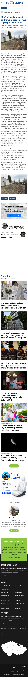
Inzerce (2, 585)
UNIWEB (10, 620)
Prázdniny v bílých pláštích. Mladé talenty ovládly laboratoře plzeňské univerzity (13, 305)
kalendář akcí (9, 572)
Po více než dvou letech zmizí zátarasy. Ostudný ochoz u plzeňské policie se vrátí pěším (17, 227)
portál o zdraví (10, 628)
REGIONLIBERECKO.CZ (6, 606)
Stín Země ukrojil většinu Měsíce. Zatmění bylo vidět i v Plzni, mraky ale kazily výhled (13, 457)
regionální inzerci (20, 573)
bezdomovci (4, 198)
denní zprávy (5, 570)
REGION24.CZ (17, 608)
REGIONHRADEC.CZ (5, 608)
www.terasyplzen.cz (15, 520)
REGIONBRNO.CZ (18, 597)
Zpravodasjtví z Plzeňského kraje (8, 278)
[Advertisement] (14, 257)
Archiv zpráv (16, 585)
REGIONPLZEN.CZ (8, 12)
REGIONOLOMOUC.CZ (19, 603)
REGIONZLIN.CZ (18, 600)
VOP (25, 666)
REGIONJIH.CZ (4, 597)
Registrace (11, 585)
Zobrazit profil (14, 530)
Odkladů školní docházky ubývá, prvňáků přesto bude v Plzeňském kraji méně (13, 427)
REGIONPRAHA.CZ (5, 600)
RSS (20, 585)
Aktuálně (4, 7)
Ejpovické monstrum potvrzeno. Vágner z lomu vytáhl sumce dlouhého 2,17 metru (9, 236)
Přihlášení (6, 585)
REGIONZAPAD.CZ (5, 595)
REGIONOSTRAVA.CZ (19, 606)
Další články (13, 465)
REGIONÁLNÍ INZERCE (14, 557)
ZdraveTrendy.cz (23, 628)
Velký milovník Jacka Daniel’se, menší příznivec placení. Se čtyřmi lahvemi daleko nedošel (14, 365)
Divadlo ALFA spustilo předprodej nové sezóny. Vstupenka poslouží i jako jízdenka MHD (11, 396)
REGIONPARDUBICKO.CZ (20, 592)
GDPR (23, 666)
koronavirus (12, 198)
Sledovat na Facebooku (14, 215)
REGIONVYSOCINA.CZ (19, 595)
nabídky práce (15, 572)
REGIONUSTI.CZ (4, 603)
